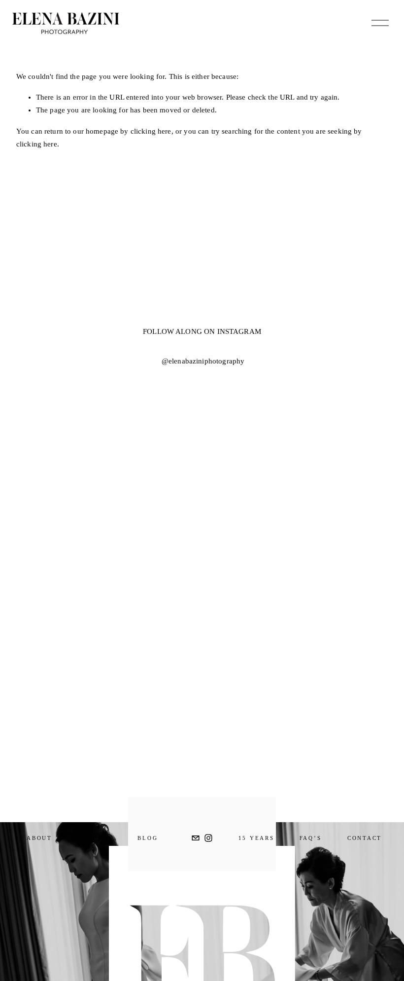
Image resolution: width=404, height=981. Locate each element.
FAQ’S (311, 838)
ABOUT (39, 838)
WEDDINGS (93, 838)
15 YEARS (256, 838)
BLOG (147, 838)
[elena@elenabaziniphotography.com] (196, 838)
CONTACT (364, 838)
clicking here (151, 131)
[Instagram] (208, 838)
